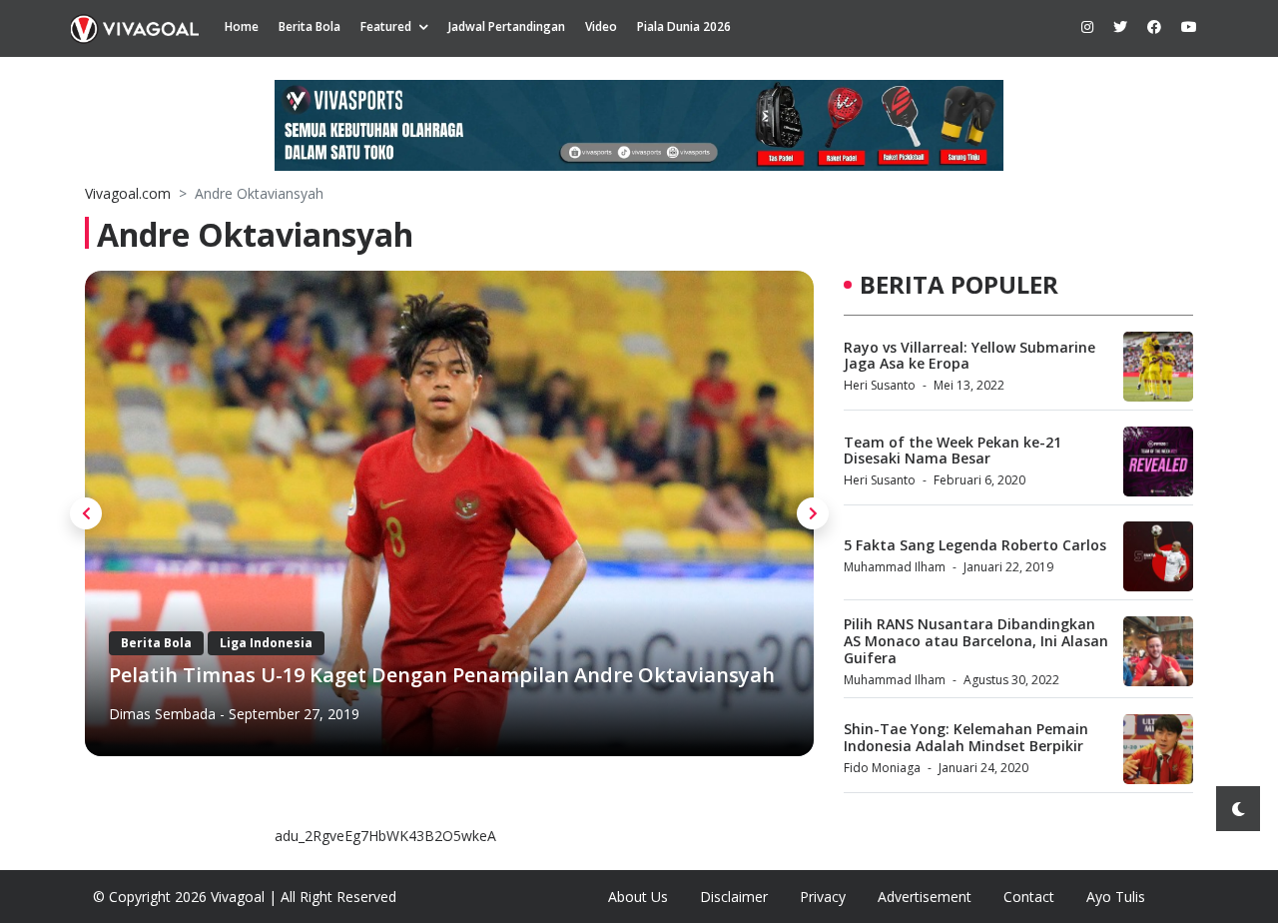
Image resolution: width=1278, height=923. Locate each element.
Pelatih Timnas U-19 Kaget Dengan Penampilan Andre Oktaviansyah (442, 674)
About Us (638, 896)
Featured (385, 26)
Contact (1028, 896)
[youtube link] (1189, 26)
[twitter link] (1120, 26)
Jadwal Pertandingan (506, 26)
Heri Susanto (880, 385)
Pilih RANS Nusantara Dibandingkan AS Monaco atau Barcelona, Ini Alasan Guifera (976, 640)
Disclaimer (734, 896)
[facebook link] (1154, 26)
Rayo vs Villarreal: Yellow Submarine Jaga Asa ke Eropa (969, 356)
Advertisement (924, 896)
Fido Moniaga (882, 767)
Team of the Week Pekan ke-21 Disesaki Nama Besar (952, 450)
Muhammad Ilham (895, 566)
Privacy (823, 896)
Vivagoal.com (128, 193)
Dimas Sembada (162, 713)
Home (242, 26)
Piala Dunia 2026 (684, 26)
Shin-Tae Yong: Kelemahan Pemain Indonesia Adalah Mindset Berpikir (966, 737)
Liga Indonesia (266, 642)
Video (601, 26)
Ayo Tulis (1115, 896)
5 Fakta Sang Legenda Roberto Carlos (975, 544)
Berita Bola (309, 26)
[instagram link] (1087, 26)
